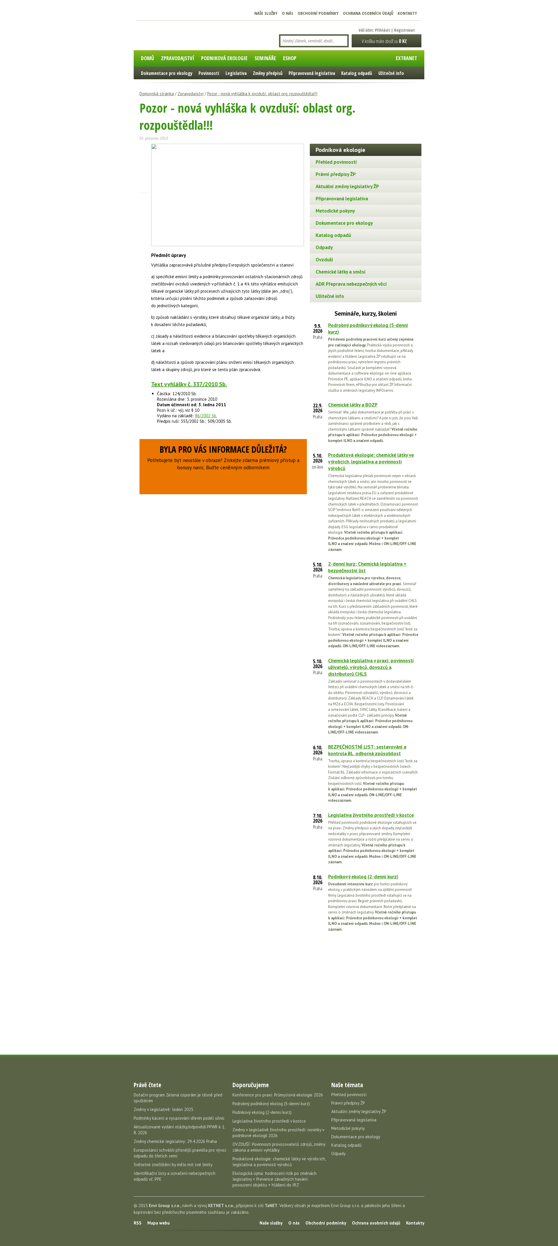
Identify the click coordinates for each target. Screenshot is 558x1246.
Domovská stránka (157, 93)
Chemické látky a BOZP (353, 405)
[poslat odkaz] (144, 188)
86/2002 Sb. (206, 415)
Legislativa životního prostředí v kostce (371, 815)
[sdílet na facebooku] (144, 148)
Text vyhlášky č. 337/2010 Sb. (189, 384)
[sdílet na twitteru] (144, 158)
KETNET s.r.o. (221, 1205)
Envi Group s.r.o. (164, 1205)
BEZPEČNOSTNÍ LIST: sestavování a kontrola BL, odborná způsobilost (367, 750)
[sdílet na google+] (144, 168)
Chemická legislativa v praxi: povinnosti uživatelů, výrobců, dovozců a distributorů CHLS (371, 667)
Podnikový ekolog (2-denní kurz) (363, 876)
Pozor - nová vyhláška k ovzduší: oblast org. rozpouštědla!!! (262, 93)
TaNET (271, 1205)
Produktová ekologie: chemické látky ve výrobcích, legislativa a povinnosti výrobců (371, 462)
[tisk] (144, 199)
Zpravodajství (190, 93)
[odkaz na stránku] (144, 178)
